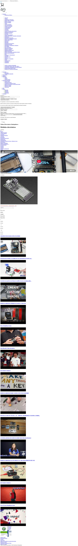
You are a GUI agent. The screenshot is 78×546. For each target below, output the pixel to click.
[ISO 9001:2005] (9, 536)
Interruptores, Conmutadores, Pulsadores (11, 45)
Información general (8, 82)
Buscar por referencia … (14, 0)
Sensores (6, 57)
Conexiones (7, 30)
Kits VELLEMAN (8, 47)
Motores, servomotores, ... (4, 144)
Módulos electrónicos (4, 143)
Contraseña (2, 97)
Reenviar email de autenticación (6, 107)
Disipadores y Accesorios (9, 32)
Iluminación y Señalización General (11, 38)
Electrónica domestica (4, 135)
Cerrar (2, 112)
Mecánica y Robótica (8, 49)
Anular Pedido (2, 115)
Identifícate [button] (4, 93)
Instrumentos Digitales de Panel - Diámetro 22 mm (8, 141)
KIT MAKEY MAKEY (5, 370)
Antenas (6, 18)
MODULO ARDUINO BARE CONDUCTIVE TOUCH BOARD (14, 393)
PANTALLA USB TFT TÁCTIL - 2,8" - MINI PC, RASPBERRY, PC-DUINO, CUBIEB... (20, 415)
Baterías (1, 131)
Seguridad (6, 55)
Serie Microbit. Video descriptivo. (7, 348)
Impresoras (6, 41)
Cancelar (13, 107)
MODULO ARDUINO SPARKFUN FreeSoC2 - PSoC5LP (13, 303)
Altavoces (6, 17)
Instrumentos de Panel (8, 44)
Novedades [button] (4, 71)
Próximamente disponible (9, 73)
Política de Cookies (8, 85)
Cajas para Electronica (8, 25)
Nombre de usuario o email (4, 96)
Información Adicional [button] (6, 80)
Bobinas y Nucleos (8, 21)
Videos (6, 77)
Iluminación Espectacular (9, 37)
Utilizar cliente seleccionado (8, 114)
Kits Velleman (2, 142)
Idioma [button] (4, 89)
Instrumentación (3, 140)
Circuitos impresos (3, 133)
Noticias (6, 78)
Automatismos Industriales (9, 19)
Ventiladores (7, 61)
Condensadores (7, 28)
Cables (6, 23)
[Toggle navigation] (6, 12)
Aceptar (5, 112)
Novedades (6, 72)
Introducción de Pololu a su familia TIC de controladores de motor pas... (16, 258)
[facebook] (9, 526)
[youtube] (9, 527)
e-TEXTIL (2, 136)
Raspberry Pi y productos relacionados (11, 69)
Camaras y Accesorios (8, 26)
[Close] (12, 108)
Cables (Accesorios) (8, 24)
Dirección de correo (3, 109)
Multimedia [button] (4, 76)
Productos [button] (4, 14)
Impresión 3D (7, 40)
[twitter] (8, 529)
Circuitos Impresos (8, 27)
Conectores (6, 29)
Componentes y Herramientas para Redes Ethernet (13, 67)
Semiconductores (7, 56)
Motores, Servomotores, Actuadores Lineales (12, 52)
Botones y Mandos (8, 22)
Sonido (6, 59)
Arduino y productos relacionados (10, 65)
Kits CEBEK (7, 46)
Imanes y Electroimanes (9, 39)
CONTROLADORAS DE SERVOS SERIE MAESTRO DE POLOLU (15, 438)
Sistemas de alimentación (4, 148)
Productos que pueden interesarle (6, 173)
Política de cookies (3, 542)
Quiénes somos (7, 81)
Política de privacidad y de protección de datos (12, 84)
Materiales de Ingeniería (9, 48)
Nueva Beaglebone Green (5, 325)
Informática (6, 42)
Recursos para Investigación (9, 53)
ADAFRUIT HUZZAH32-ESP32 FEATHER (10, 236)
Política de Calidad (8, 86)
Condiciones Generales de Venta (10, 83)
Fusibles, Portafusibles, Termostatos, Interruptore (13, 35)
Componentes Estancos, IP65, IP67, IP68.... (12, 66)
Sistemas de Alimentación (9, 58)
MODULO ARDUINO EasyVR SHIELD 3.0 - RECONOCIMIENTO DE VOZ (17, 460)
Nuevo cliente (5, 74)
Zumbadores (7, 62)
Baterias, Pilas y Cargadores (9, 20)
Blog (3, 88)
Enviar (2, 110)
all (0, 130)
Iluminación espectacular (4, 138)
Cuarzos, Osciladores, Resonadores (11, 31)
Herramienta (7, 36)
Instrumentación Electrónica (9, 43)
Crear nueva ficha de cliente (17, 114)
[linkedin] (9, 528)
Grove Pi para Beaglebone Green (7, 505)
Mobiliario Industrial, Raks (9, 50)
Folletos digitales (7, 79)
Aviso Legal (7, 87)
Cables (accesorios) (3, 132)
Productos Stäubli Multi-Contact (10, 68)
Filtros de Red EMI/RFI (9, 34)
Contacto (4, 75)
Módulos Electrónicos (8, 51)
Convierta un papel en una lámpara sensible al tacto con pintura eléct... (15, 280)
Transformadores (7, 60)
